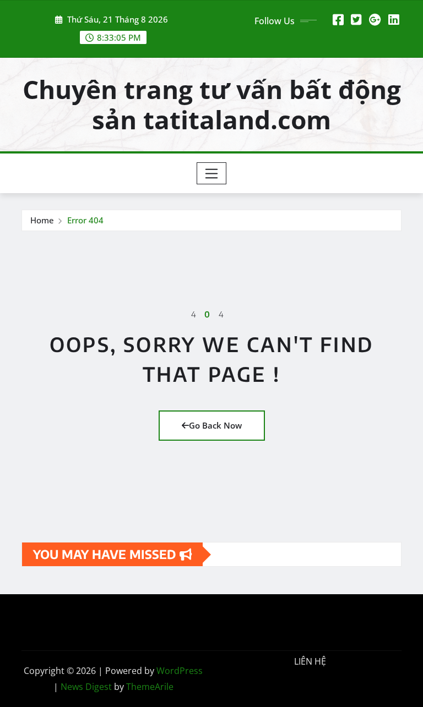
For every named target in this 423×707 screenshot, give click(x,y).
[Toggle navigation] (212, 173)
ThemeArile (149, 687)
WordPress (179, 671)
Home (42, 220)
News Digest (86, 687)
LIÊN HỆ (310, 661)
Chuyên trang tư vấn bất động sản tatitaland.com (212, 104)
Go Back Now (215, 425)
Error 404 (85, 220)
